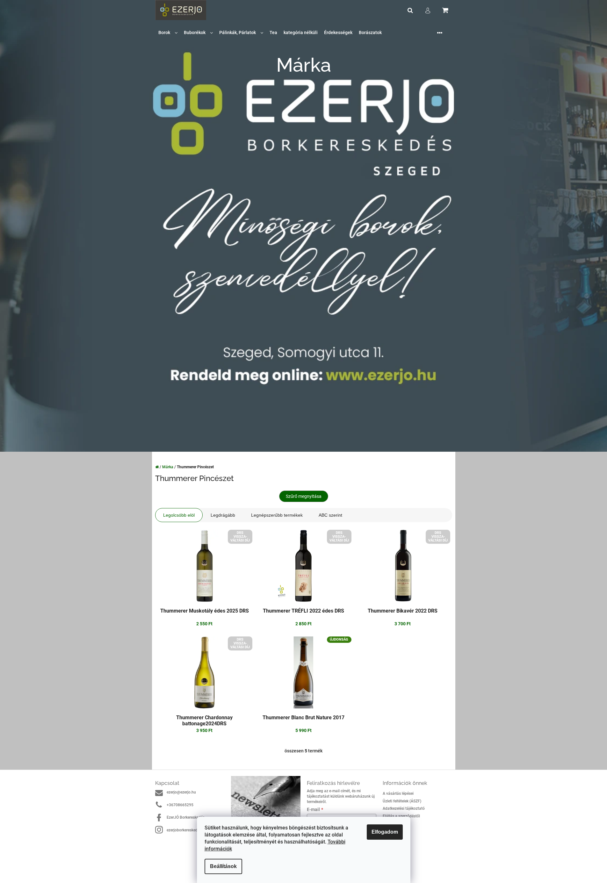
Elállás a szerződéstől (401, 816)
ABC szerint (330, 515)
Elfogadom (385, 832)
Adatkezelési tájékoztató (404, 808)
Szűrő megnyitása (304, 496)
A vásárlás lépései (398, 793)
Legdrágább (223, 515)
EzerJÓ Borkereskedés (186, 817)
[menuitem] (168, 32)
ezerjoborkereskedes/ (185, 830)
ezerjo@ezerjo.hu (181, 792)
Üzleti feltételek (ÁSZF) (402, 801)
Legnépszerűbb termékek (277, 515)
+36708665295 (180, 805)
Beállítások (223, 866)
